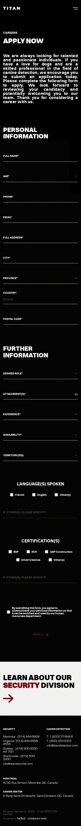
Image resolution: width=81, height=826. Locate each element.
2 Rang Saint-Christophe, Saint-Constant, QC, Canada (38, 796)
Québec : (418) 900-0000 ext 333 (20, 750)
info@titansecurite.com (18, 764)
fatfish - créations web (32, 818)
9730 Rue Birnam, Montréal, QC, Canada (30, 783)
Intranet (7, 814)
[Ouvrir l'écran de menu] (75, 8)
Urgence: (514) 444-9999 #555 (20, 742)
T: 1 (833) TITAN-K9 (60, 736)
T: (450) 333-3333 (59, 741)
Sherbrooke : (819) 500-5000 (19, 757)
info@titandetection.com (62, 745)
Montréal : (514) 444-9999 (21, 736)
